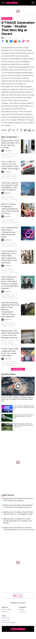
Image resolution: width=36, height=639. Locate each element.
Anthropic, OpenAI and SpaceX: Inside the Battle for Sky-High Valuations (9, 186)
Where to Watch (7, 609)
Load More (18, 369)
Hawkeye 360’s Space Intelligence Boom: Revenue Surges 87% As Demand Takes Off (17, 399)
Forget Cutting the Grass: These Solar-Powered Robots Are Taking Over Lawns (23, 425)
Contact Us (22, 611)
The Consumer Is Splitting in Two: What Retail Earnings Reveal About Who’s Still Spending (9, 257)
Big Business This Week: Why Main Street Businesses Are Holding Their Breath (17, 521)
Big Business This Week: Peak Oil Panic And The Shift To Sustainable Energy (18, 513)
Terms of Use (6, 620)
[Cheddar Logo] (12, 2)
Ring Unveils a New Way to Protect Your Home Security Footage (10, 144)
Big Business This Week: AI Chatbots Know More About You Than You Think (18, 529)
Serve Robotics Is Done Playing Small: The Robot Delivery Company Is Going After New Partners (9, 283)
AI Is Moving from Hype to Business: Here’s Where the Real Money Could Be (23, 407)
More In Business (9, 137)
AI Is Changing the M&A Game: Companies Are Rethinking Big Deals (9, 232)
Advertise (22, 609)
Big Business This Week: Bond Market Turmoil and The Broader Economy (10, 334)
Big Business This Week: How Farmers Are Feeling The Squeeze (18, 499)
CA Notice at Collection (9, 622)
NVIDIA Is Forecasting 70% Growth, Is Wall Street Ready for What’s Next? (23, 416)
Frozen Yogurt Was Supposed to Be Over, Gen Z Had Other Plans (9, 352)
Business (7, 18)
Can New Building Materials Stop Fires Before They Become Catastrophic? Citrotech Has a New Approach (10, 309)
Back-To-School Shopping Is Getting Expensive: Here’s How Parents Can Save (10, 208)
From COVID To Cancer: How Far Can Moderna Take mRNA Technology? (10, 165)
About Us (4, 611)
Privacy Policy (6, 618)
